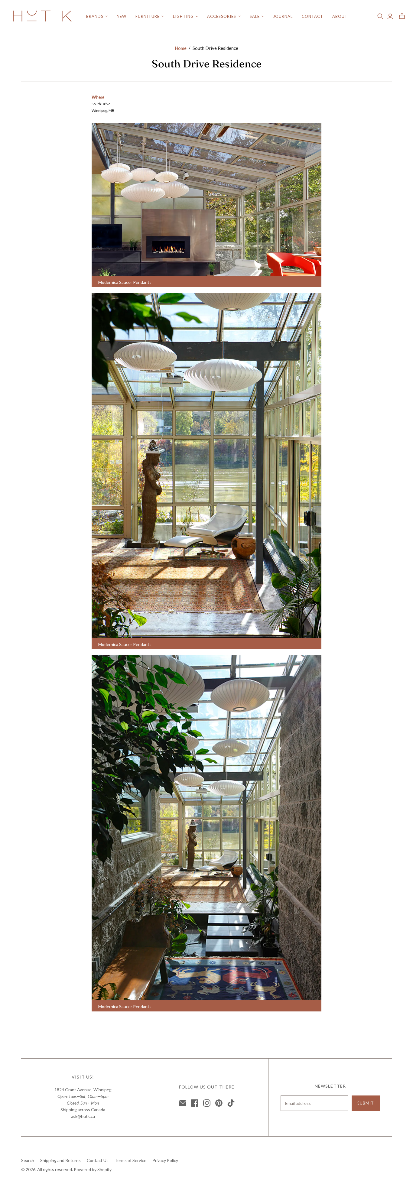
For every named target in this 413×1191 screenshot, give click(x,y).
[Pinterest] (219, 1103)
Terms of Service (130, 1160)
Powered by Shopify (93, 1169)
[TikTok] (231, 1103)
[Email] (182, 1103)
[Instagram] (206, 1103)
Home (181, 48)
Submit (365, 1103)
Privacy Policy (165, 1160)
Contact (312, 16)
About (340, 16)
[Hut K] (42, 16)
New (121, 16)
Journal (283, 16)
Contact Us (98, 1160)
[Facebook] (194, 1103)
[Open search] (380, 16)
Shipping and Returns (60, 1160)
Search (27, 1160)
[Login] (390, 16)
